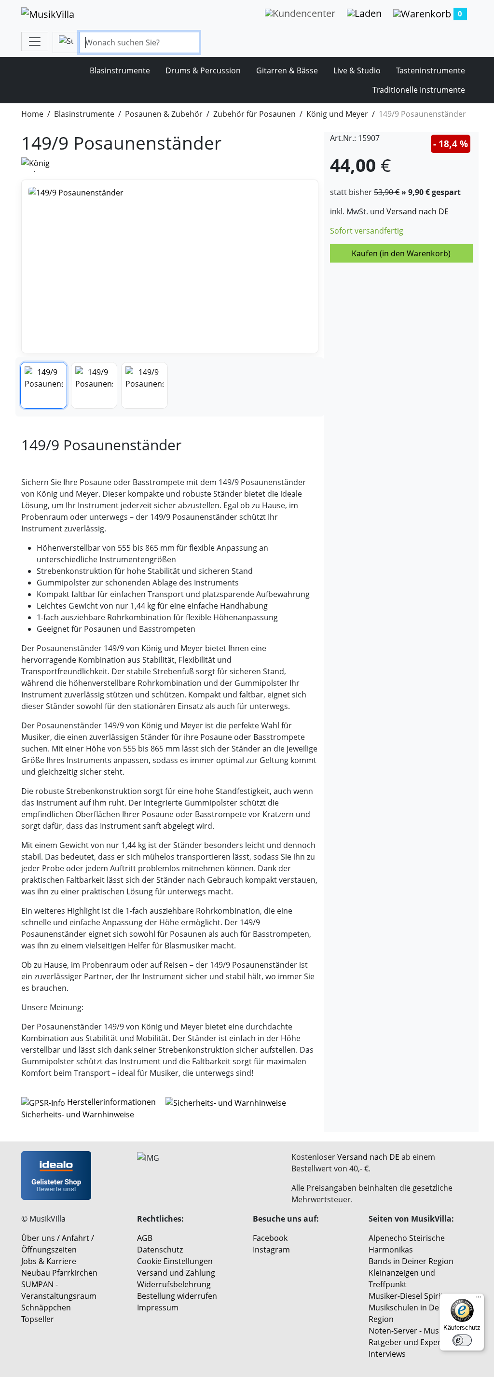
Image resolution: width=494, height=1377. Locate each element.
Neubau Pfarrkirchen (59, 1272)
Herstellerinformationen (111, 1102)
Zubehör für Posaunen (254, 114)
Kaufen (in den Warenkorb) (401, 253)
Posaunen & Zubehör (164, 114)
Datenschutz (160, 1249)
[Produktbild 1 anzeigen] (43, 385)
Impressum (157, 1307)
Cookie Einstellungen (175, 1261)
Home (32, 114)
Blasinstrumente (120, 70)
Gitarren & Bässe (287, 70)
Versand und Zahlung (176, 1272)
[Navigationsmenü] (34, 41)
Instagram (271, 1249)
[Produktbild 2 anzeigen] (94, 385)
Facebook (270, 1238)
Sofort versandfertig (366, 230)
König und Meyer (337, 114)
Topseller (37, 1319)
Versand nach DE (417, 211)
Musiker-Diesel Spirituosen (417, 1296)
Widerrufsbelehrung (174, 1284)
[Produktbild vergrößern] (169, 266)
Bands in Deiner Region (411, 1261)
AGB (144, 1238)
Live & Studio (357, 70)
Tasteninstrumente (430, 70)
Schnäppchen (46, 1307)
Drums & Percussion (203, 70)
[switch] (462, 1340)
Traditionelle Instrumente (418, 89)
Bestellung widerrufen (177, 1296)
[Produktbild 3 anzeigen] (144, 385)
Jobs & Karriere (48, 1261)
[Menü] (478, 1299)
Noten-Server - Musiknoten (418, 1330)
